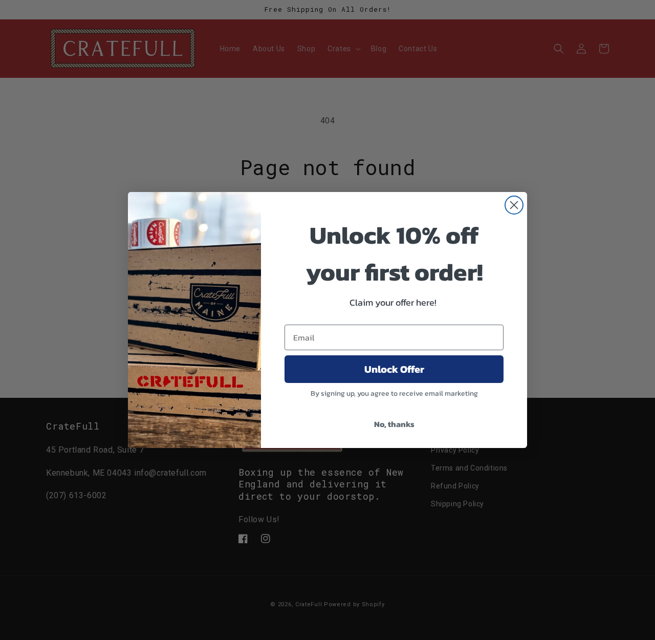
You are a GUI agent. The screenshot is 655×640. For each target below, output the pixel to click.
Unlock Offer (394, 369)
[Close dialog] (514, 205)
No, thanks (394, 424)
